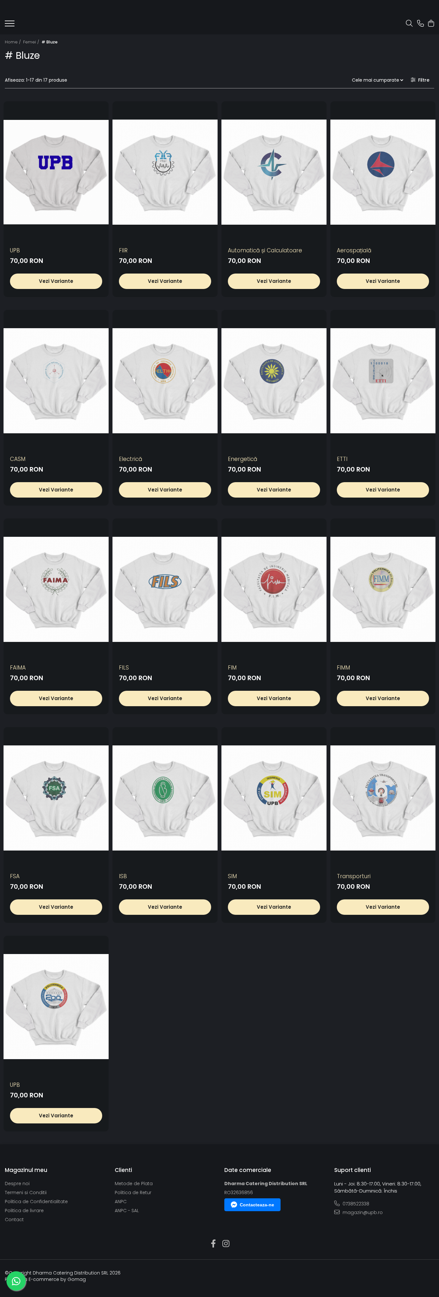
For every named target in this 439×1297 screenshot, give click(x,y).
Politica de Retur (133, 1192)
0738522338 (355, 1204)
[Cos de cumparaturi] (430, 24)
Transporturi (354, 876)
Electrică (130, 459)
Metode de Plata (134, 1183)
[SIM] (274, 798)
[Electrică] (165, 381)
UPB (15, 250)
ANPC (121, 1201)
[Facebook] (213, 1244)
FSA (15, 876)
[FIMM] (382, 589)
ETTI (342, 459)
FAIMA (18, 667)
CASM (17, 459)
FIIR (123, 250)
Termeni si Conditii (26, 1192)
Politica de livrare (24, 1210)
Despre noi (17, 1183)
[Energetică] (274, 381)
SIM (232, 876)
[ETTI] (382, 381)
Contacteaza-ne (257, 1204)
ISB (123, 876)
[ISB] (165, 798)
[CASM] (56, 381)
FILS (124, 667)
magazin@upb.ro (362, 1212)
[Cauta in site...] (409, 24)
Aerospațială (354, 250)
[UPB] (56, 172)
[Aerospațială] (382, 172)
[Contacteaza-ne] (420, 24)
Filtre (422, 80)
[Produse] (9, 25)
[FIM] (274, 589)
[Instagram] (225, 1244)
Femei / (31, 42)
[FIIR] (165, 172)
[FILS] (165, 589)
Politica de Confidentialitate (36, 1201)
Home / (13, 42)
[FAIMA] (56, 589)
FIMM (343, 667)
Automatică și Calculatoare (265, 250)
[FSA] (56, 798)
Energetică (242, 459)
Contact (14, 1219)
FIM (232, 667)
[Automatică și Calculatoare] (274, 172)
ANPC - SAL (127, 1210)
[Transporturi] (382, 798)
